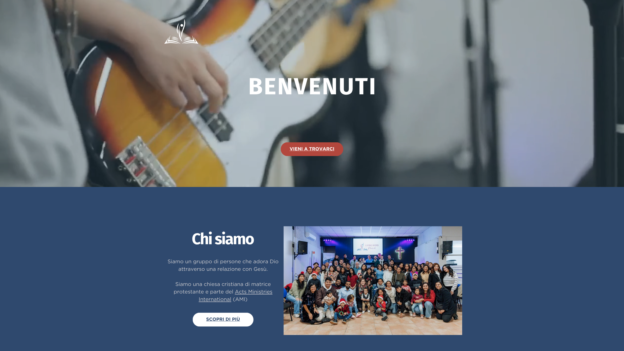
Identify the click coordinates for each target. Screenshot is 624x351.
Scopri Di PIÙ (223, 319)
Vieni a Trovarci (312, 149)
